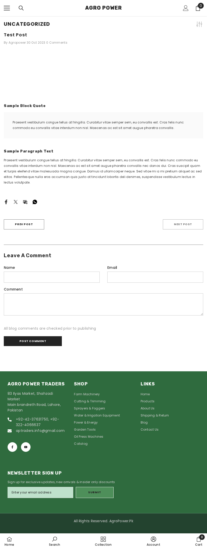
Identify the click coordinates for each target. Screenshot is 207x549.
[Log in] (186, 8)
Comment (13, 289)
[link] (54, 541)
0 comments (56, 42)
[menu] (7, 8)
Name (9, 267)
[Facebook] (6, 201)
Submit (94, 492)
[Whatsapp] (35, 201)
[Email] (25, 201)
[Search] (21, 8)
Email (112, 267)
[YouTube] (26, 447)
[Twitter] (15, 201)
